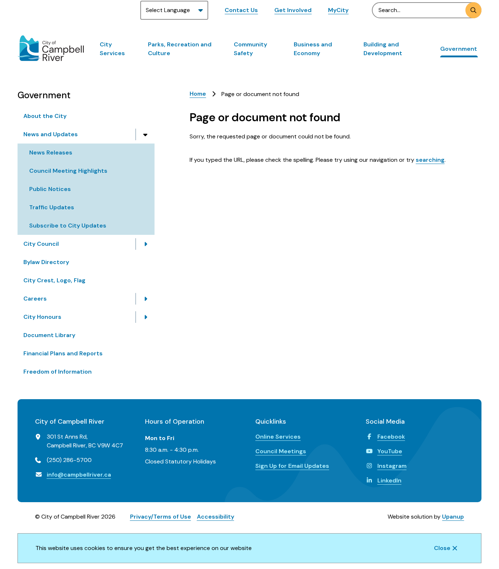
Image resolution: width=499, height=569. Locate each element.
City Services (112, 49)
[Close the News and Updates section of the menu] (145, 134)
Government (458, 49)
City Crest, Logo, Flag (54, 280)
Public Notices (50, 189)
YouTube (389, 451)
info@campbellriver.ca (79, 474)
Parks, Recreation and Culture (180, 49)
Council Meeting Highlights (68, 171)
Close (442, 548)
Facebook (391, 436)
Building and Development (382, 49)
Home (198, 94)
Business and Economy (313, 49)
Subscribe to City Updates (67, 225)
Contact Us (241, 10)
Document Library (49, 335)
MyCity (338, 10)
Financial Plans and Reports (63, 353)
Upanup (453, 516)
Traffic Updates (51, 207)
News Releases (50, 152)
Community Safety (250, 49)
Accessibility (215, 516)
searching (430, 160)
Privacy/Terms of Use (160, 516)
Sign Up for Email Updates (292, 466)
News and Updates (50, 134)
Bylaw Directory (46, 262)
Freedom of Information (57, 371)
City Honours (42, 317)
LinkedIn (389, 480)
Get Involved (293, 10)
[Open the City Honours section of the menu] (145, 317)
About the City (44, 116)
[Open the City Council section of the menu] (145, 244)
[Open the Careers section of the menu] (145, 298)
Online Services (278, 436)
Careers (35, 298)
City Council (41, 244)
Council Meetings (280, 451)
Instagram (392, 466)
